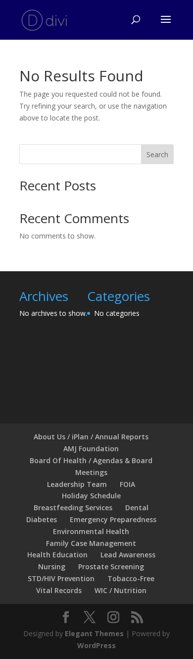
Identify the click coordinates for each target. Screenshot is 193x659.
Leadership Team (77, 484)
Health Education (57, 554)
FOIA (127, 484)
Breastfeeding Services (73, 507)
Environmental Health (91, 531)
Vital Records (59, 590)
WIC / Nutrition (120, 590)
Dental (136, 507)
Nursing (51, 566)
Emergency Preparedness (113, 519)
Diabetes (41, 519)
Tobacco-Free (130, 578)
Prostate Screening (111, 566)
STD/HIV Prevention (61, 578)
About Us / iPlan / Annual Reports (91, 436)
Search (157, 154)
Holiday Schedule (91, 495)
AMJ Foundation (91, 448)
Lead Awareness (127, 554)
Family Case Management (91, 543)
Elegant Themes (94, 633)
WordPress (96, 645)
